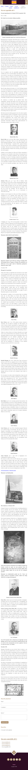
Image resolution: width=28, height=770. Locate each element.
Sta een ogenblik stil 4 (6, 745)
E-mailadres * (3, 707)
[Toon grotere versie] (14, 28)
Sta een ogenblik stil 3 (6, 743)
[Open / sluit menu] (26, 2)
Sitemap (14, 764)
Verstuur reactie (5, 722)
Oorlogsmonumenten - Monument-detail (8, 470)
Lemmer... (7, 6)
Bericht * (2, 713)
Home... (2, 6)
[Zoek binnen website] (1, 2)
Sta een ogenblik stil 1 (9, 739)
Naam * (2, 701)
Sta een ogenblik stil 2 (6, 742)
